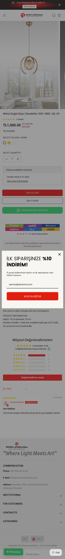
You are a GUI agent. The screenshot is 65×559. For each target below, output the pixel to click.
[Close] (59, 254)
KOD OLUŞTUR (32, 296)
